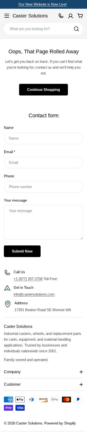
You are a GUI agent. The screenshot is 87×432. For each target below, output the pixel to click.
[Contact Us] (61, 16)
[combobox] (43, 29)
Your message (15, 200)
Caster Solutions (30, 15)
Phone (9, 176)
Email (9, 152)
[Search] (76, 29)
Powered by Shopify (60, 423)
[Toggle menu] (7, 16)
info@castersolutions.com (34, 294)
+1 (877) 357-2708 (28, 279)
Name (9, 128)
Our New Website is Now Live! (42, 4)
